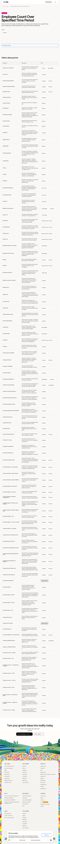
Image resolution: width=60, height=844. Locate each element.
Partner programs (26, 802)
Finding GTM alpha (8, 797)
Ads (41, 770)
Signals (42, 778)
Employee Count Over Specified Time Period (20, 6)
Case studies (25, 782)
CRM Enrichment (8, 780)
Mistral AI (24, 780)
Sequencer (43, 772)
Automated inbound (9, 766)
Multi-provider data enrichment (47, 774)
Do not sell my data (9, 817)
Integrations (43, 784)
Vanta (23, 768)
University (24, 797)
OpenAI (24, 766)
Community (25, 804)
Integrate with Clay (44, 804)
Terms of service (8, 815)
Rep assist (6, 774)
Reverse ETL (7, 776)
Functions (42, 782)
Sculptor (42, 768)
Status (42, 806)
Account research (8, 768)
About (41, 797)
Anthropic (24, 774)
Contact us (43, 795)
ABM (5, 770)
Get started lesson (26, 795)
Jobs (41, 802)
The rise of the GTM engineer (11, 795)
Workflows (43, 780)
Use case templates (27, 799)
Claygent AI (43, 766)
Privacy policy (7, 813)
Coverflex (24, 776)
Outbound (6, 778)
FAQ (23, 806)
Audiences (42, 776)
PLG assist (6, 772)
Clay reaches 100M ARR (9, 799)
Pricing (42, 786)
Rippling (24, 778)
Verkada (24, 770)
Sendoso (24, 772)
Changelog (43, 788)
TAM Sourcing (7, 782)
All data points (5, 6)
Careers (42, 799)
